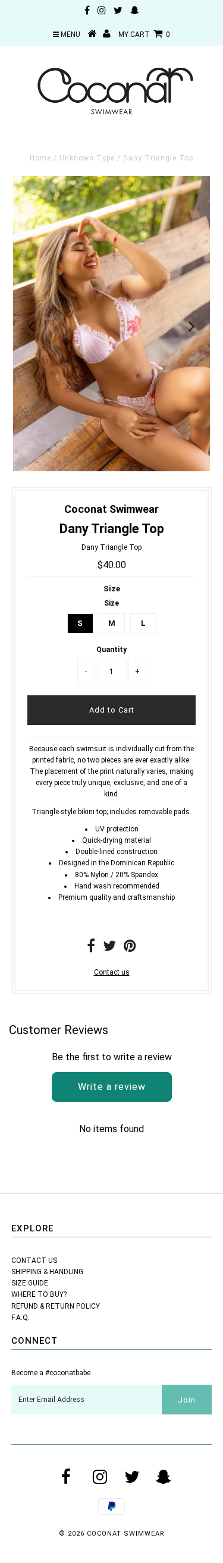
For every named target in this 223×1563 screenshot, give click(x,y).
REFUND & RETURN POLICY (55, 1306)
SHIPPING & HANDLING (47, 1272)
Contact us (112, 972)
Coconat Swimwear (126, 1533)
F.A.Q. (20, 1317)
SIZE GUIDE (29, 1283)
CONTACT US (34, 1260)
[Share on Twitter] (109, 948)
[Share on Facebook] (91, 948)
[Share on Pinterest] (130, 948)
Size (111, 588)
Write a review (112, 1086)
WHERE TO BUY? (39, 1294)
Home (40, 158)
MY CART (144, 34)
